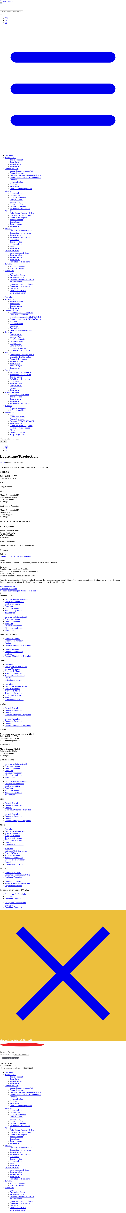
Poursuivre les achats (10, 1058)
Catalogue (14, 184)
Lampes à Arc (15, 195)
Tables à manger (16, 164)
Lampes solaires (16, 193)
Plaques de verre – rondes (20, 286)
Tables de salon (16, 242)
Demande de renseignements (21, 189)
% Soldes (8, 264)
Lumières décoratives (18, 197)
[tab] (63, 595)
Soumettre (28, 1068)
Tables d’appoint (16, 160)
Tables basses (15, 162)
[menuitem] (6, 18)
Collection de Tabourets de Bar (22, 213)
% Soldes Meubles (17, 268)
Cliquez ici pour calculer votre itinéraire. (15, 556)
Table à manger (16, 224)
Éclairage (8, 191)
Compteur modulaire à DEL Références (25, 178)
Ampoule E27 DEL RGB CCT (22, 279)
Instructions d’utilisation (14, 680)
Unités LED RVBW (18, 291)
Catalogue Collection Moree (16, 667)
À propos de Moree (12, 671)
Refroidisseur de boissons (20, 209)
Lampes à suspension (18, 206)
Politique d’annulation (13, 608)
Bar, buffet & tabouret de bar (21, 231)
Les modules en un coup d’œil (21, 171)
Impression (9, 896)
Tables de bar (15, 166)
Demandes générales (13, 873)
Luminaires (14, 240)
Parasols (13, 246)
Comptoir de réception (18, 217)
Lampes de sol (15, 202)
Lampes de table (16, 200)
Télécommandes (16, 282)
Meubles (8, 211)
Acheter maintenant (21, 1054)
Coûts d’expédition (12, 604)
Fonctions (13, 180)
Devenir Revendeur (12, 639)
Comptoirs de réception (19, 173)
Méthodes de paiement (13, 610)
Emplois (8, 678)
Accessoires (14, 186)
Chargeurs (14, 288)
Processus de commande (14, 602)
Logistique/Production (13, 877)
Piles (12, 273)
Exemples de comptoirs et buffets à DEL (25, 175)
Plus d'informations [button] (7, 586)
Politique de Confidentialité (15, 894)
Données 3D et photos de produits (18, 645)
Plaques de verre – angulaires (21, 284)
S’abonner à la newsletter (14, 675)
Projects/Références (12, 669)
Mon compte (10, 613)
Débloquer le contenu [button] (8, 589)
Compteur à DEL (11, 169)
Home (2, 462)
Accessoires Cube (17, 277)
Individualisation (16, 182)
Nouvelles (9, 155)
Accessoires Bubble (17, 275)
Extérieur (8, 228)
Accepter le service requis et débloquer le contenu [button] (19, 591)
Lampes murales (16, 204)
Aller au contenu (6, 1)
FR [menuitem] (6, 23)
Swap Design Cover (18, 293)
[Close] (63, 1036)
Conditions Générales (13, 898)
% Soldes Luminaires (18, 266)
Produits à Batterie (12, 251)
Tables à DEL (10, 158)
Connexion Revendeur (14, 641)
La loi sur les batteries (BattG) (16, 599)
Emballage (9, 606)
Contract (8, 643)
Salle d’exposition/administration (17, 875)
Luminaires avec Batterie (19, 253)
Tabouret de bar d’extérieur (20, 233)
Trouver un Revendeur (14, 673)
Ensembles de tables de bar (20, 215)
